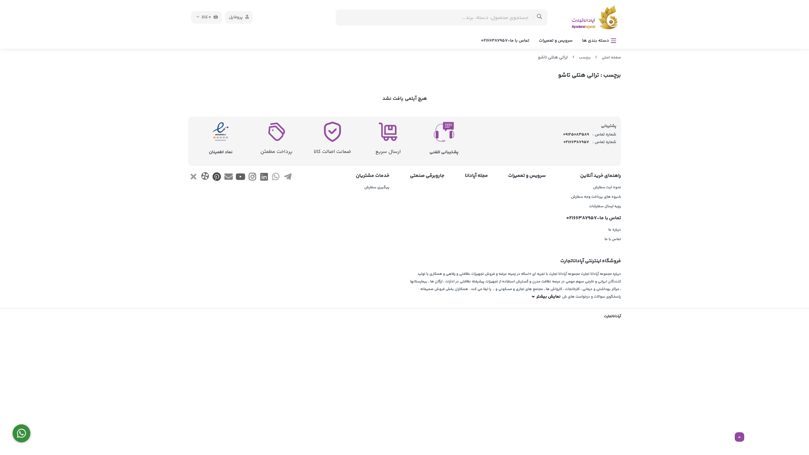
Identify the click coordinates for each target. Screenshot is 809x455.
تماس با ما (613, 239)
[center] (539, 17)
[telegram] (288, 178)
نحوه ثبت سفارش (607, 187)
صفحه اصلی (611, 58)
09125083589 (576, 134)
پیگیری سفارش (376, 187)
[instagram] (252, 178)
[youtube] (240, 178)
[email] (228, 178)
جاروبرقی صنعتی (427, 176)
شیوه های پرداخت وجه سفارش (596, 197)
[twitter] (193, 178)
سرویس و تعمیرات (556, 40)
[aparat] (205, 177)
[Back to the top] (739, 437)
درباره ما (614, 230)
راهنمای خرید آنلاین (600, 176)
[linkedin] (264, 178)
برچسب (585, 58)
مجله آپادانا (476, 176)
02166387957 (576, 142)
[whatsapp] (276, 178)
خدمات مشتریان (372, 176)
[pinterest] (217, 178)
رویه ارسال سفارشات (605, 206)
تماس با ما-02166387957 (505, 40)
